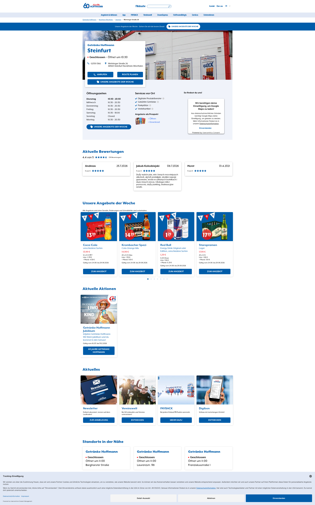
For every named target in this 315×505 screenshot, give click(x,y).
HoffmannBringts (180, 15)
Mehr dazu (176, 420)
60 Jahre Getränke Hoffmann (99, 350)
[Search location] (159, 6)
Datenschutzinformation (209, 123)
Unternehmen (209, 15)
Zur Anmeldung (99, 420)
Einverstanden (205, 128)
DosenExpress (162, 15)
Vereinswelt (147, 15)
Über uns (220, 6)
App (124, 15)
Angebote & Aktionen (109, 15)
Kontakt (212, 6)
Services (195, 15)
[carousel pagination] (148, 279)
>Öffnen (152, 118)
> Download (154, 122)
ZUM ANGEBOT (99, 271)
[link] (124, 64)
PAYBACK (134, 15)
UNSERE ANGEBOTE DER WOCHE (184, 27)
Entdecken (137, 420)
